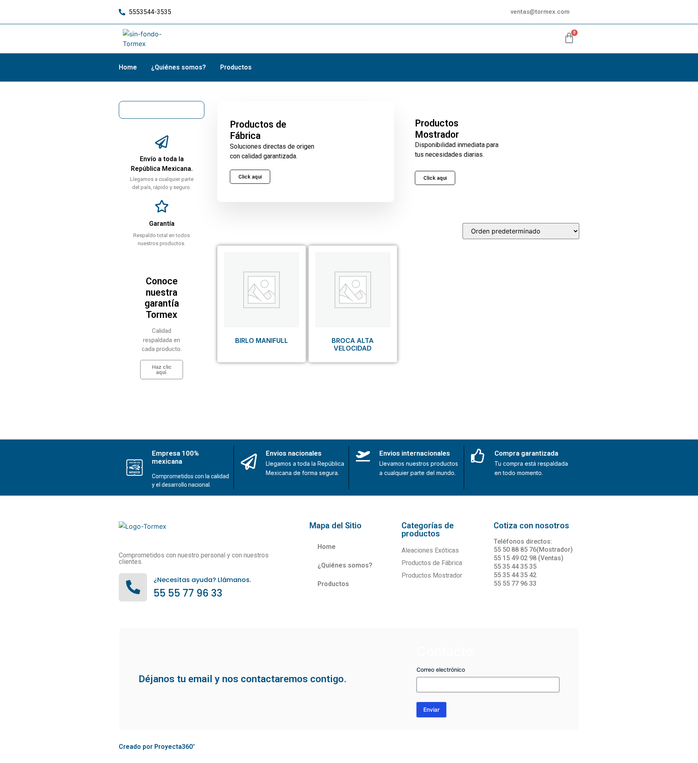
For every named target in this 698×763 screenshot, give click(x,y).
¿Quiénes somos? (178, 67)
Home (128, 67)
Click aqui (435, 178)
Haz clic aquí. (162, 369)
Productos (236, 67)
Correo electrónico (440, 669)
